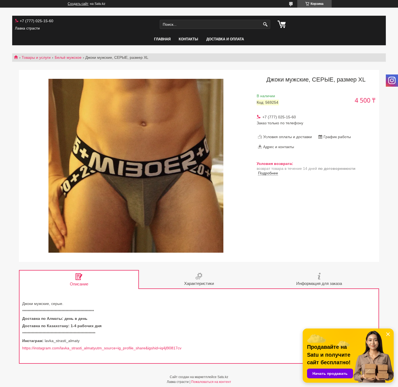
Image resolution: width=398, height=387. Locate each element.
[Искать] (265, 24)
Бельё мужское (68, 57)
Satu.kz (222, 377)
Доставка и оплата (225, 39)
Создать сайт (78, 4)
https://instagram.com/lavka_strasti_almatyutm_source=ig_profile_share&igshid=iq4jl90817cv (101, 348)
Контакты (188, 39)
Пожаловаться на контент (211, 382)
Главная (162, 39)
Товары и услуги (36, 57)
